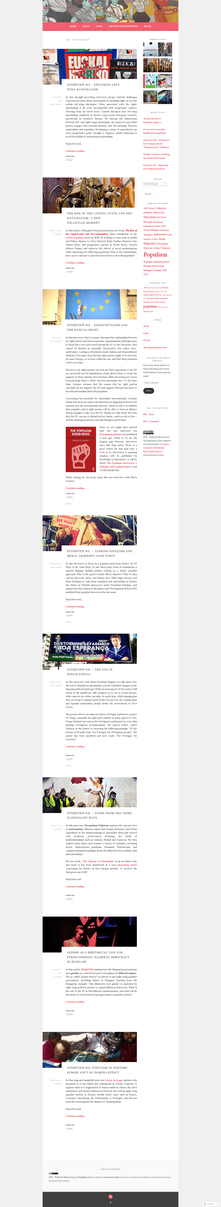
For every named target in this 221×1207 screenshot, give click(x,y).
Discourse (150, 217)
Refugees (148, 270)
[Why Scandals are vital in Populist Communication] (165, 81)
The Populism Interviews (123, 26)
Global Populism (75, 237)
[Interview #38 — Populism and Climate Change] (150, 50)
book (102, 452)
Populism (155, 255)
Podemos (165, 248)
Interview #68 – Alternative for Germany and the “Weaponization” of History (156, 144)
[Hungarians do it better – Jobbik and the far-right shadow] (165, 66)
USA (146, 274)
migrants (164, 298)
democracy (159, 212)
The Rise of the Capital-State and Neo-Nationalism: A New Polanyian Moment (100, 218)
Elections (161, 217)
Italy (160, 295)
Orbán (156, 248)
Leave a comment (56, 104)
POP (110, 12)
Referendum (158, 266)
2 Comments (57, 829)
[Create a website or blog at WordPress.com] (110, 1202)
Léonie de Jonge (114, 1080)
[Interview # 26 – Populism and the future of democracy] (150, 97)
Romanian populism (110, 434)
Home (73, 26)
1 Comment (58, 234)
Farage (157, 291)
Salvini (166, 307)
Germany (164, 230)
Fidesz (158, 226)
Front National (151, 230)
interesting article (127, 865)
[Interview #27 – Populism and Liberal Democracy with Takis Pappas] (165, 97)
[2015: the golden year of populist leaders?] (150, 81)
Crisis (152, 288)
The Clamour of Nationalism (98, 861)
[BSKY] (110, 1197)
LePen (155, 239)
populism (150, 306)
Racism (147, 266)
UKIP (164, 270)
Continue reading (76, 151)
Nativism (148, 248)
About (86, 26)
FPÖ (164, 226)
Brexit (151, 208)
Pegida (157, 302)
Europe (148, 222)
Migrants (149, 244)
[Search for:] (157, 194)
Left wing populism (148, 299)
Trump (157, 270)
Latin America (167, 295)
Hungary (148, 234)
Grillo (165, 291)
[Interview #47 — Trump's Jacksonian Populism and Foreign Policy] (165, 50)
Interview (160, 235)
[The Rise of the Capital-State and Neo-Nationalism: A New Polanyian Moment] (150, 66)
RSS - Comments (151, 421)
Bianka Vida (87, 969)
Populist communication (156, 262)
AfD (146, 208)
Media (162, 239)
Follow (148, 390)
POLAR (147, 26)
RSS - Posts (148, 414)
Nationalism (162, 243)
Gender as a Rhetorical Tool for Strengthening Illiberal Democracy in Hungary (98, 957)
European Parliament (149, 291)
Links (99, 26)
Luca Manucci (96, 1177)
